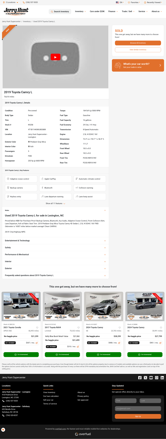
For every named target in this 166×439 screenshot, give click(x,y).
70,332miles (75, 331)
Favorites (134, 2)
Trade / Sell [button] (127, 11)
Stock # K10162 (50, 324)
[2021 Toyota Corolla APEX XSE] (21, 306)
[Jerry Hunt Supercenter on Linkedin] (161, 377)
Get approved (83, 400)
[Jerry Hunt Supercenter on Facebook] (139, 377)
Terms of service (50, 404)
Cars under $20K (97, 11)
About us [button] (155, 11)
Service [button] (142, 11)
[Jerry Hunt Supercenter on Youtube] (150, 377)
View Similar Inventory (138, 50)
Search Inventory (61, 11)
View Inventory (49, 392)
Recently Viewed (153, 2)
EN (121, 2)
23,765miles (116, 331)
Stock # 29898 (132, 324)
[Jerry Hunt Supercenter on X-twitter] (144, 377)
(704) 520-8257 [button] (12, 415)
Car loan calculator (51, 396)
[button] (11, 2)
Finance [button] (111, 11)
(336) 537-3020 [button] (32, 2)
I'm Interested (22, 354)
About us (81, 392)
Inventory (27, 21)
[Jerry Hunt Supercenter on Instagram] (155, 377)
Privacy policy (83, 396)
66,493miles (34, 331)
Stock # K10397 (91, 324)
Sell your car (48, 400)
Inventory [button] (79, 11)
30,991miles (157, 331)
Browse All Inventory (138, 43)
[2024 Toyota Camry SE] (103, 306)
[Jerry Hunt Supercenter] (16, 11)
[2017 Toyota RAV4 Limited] (62, 306)
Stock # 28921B (9, 324)
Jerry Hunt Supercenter (11, 21)
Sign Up (138, 416)
